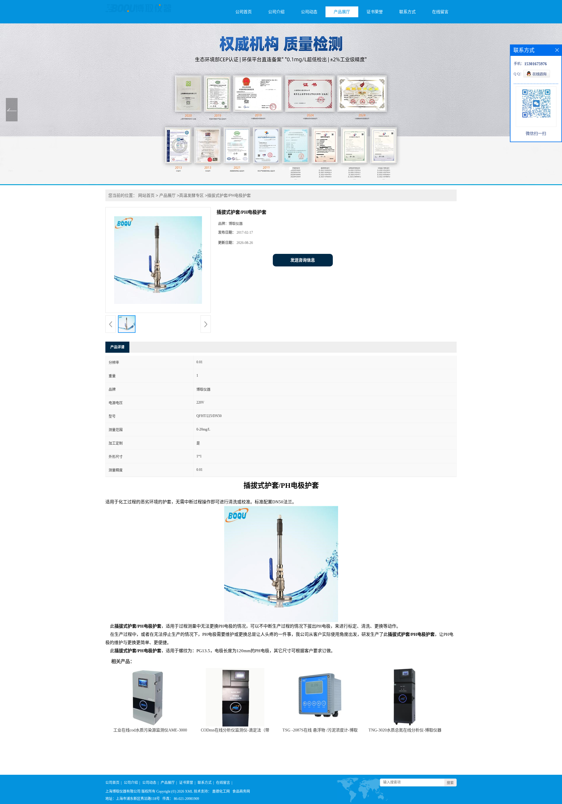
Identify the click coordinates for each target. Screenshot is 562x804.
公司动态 (309, 12)
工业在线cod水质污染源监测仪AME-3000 (150, 730)
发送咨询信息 (302, 260)
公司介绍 (276, 12)
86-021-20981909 (186, 799)
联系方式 (407, 12)
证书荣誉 (374, 12)
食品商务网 (241, 791)
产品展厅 (342, 12)
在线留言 (440, 12)
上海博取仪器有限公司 (122, 791)
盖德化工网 (221, 791)
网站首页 (146, 195)
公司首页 (243, 12)
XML (189, 791)
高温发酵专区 (191, 195)
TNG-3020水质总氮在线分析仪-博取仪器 (405, 730)
